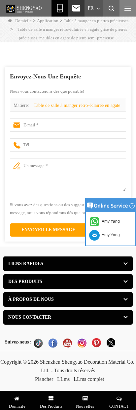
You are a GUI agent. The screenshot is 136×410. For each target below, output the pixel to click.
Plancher (44, 379)
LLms (63, 379)
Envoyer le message (48, 229)
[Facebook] (53, 343)
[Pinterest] (96, 343)
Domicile (23, 20)
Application (47, 20)
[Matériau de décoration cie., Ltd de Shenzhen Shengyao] (25, 9)
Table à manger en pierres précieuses (96, 20)
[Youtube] (67, 343)
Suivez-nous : (18, 342)
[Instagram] (82, 343)
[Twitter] (111, 343)
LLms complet (89, 379)
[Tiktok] (38, 343)
